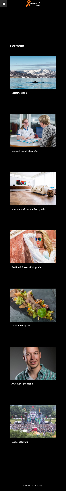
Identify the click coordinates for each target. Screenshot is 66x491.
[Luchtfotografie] (33, 421)
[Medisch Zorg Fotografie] (33, 130)
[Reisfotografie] (33, 72)
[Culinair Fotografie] (33, 305)
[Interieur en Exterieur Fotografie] (33, 188)
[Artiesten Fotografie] (33, 363)
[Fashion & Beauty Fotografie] (33, 246)
